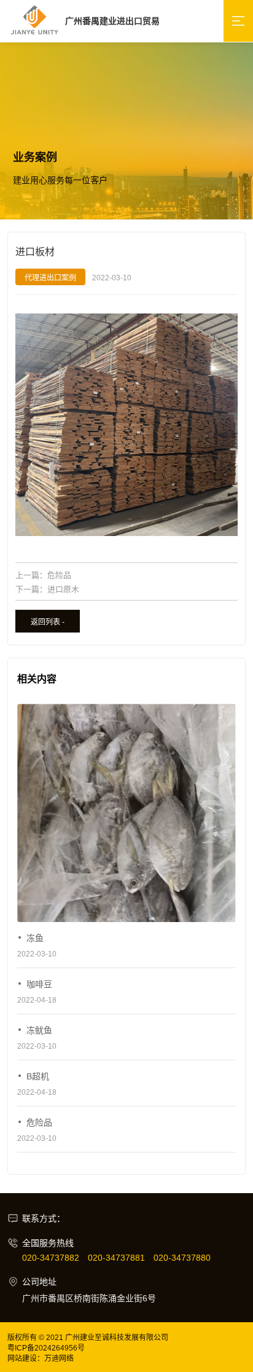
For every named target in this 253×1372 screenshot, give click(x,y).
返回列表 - (47, 622)
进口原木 (63, 589)
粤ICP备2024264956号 (46, 1348)
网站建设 (22, 1358)
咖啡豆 (39, 984)
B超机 (37, 1076)
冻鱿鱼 (39, 1030)
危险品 (59, 575)
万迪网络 (59, 1358)
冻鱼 (35, 938)
